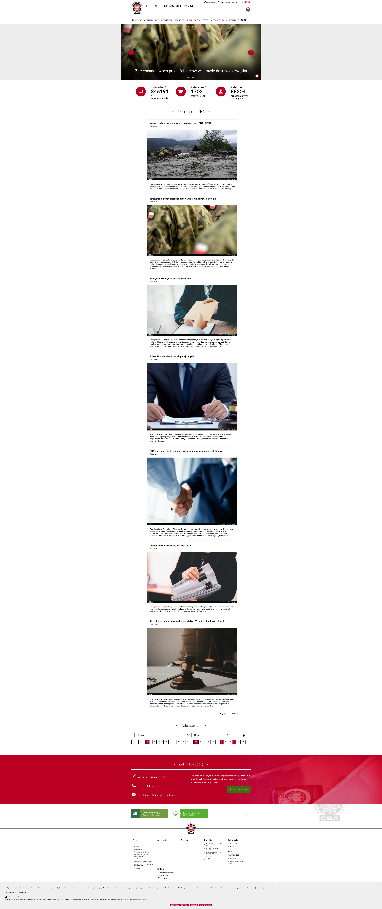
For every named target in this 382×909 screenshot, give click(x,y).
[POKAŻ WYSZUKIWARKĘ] (248, 9)
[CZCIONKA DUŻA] (242, 2)
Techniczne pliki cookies (14, 896)
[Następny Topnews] (251, 52)
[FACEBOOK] (241, 20)
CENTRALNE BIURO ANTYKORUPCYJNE (170, 6)
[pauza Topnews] (257, 76)
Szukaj (244, 735)
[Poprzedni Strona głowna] (133, 814)
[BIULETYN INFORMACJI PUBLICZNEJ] (249, 2)
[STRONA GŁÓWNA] (132, 20)
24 (221, 741)
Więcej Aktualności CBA (227, 714)
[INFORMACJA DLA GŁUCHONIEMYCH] (217, 2)
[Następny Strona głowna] (247, 814)
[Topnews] (131, 52)
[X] (244, 20)
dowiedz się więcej (238, 789)
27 (233, 741)
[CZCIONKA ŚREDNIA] (241, 2)
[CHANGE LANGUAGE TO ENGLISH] (246, 2)
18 (195, 741)
